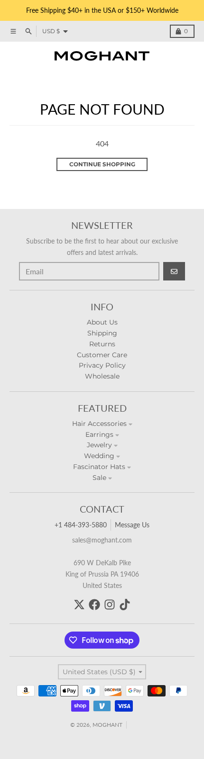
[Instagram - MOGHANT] (109, 604)
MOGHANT (107, 724)
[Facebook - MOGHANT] (94, 604)
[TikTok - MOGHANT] (124, 604)
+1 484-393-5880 (81, 525)
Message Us (132, 525)
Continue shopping (102, 164)
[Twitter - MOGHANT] (79, 604)
